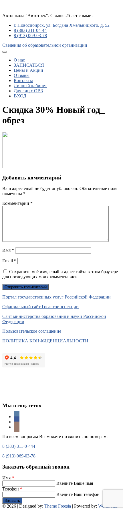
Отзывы (21, 75)
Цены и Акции (28, 70)
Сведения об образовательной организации (44, 45)
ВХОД (20, 95)
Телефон (12, 489)
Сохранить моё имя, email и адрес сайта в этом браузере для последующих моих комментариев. (60, 274)
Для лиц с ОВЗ (28, 90)
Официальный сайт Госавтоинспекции (40, 306)
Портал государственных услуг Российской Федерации (56, 297)
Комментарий (17, 203)
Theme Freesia (57, 506)
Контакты (23, 80)
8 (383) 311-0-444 (18, 446)
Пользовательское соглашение (31, 331)
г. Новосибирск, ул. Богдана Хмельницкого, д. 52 (62, 25)
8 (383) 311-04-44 (30, 30)
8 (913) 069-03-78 (30, 35)
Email (9, 260)
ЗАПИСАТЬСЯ (29, 65)
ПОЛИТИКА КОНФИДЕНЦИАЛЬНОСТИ (45, 340)
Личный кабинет (30, 85)
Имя (8, 250)
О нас (19, 60)
